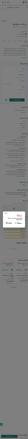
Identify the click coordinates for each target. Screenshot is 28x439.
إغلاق (5, 213)
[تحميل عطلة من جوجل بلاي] (18, 223)
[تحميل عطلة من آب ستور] (9, 223)
